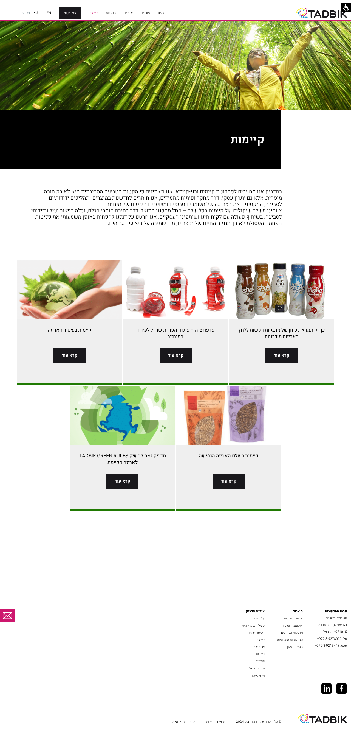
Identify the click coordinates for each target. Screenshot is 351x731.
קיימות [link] (93, 12)
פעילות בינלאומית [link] (253, 625)
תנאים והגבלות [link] (215, 721)
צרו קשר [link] (259, 646)
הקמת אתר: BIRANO (181, 721)
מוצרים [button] (145, 12)
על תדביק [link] (258, 618)
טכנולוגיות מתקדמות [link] (290, 639)
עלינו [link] (161, 12)
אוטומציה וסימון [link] (293, 625)
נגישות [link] (260, 654)
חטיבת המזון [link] (295, 646)
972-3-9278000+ (329, 638)
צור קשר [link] (70, 13)
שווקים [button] (128, 12)
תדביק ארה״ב (256, 668)
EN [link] (49, 12)
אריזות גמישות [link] (293, 618)
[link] (321, 13)
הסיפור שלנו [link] (257, 632)
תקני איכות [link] (258, 675)
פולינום (260, 661)
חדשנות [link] (111, 12)
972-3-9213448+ (327, 645)
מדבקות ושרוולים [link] (292, 632)
